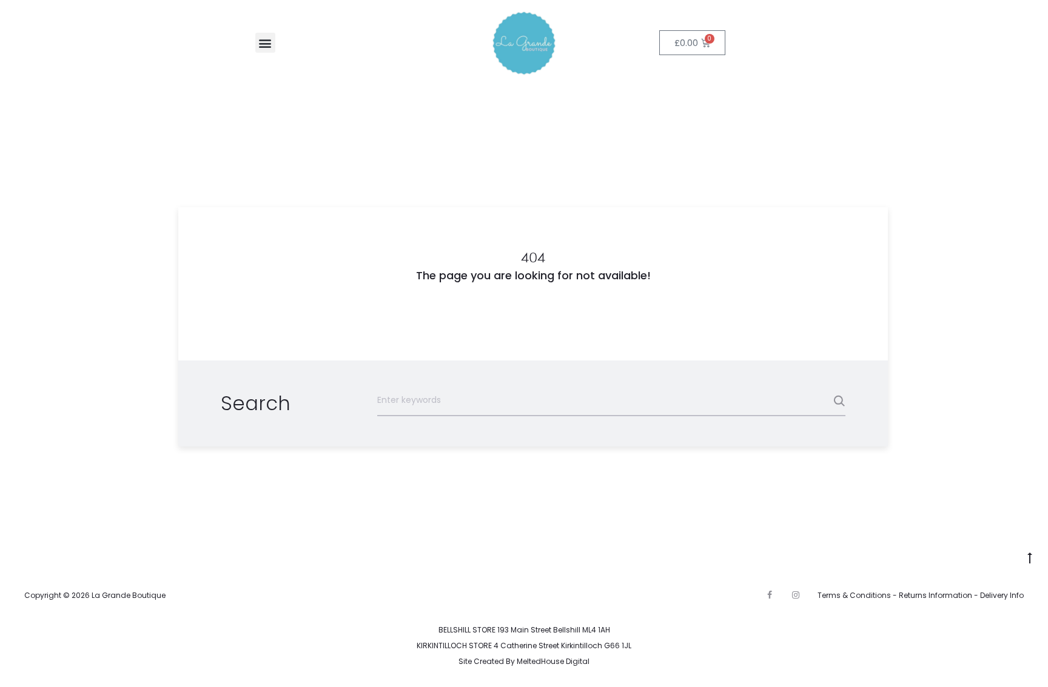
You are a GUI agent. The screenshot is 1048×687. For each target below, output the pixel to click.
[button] (265, 43)
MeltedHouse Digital (553, 661)
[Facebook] (769, 595)
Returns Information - (939, 595)
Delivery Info (1002, 595)
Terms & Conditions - (858, 595)
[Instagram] (795, 595)
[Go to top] (1030, 557)
